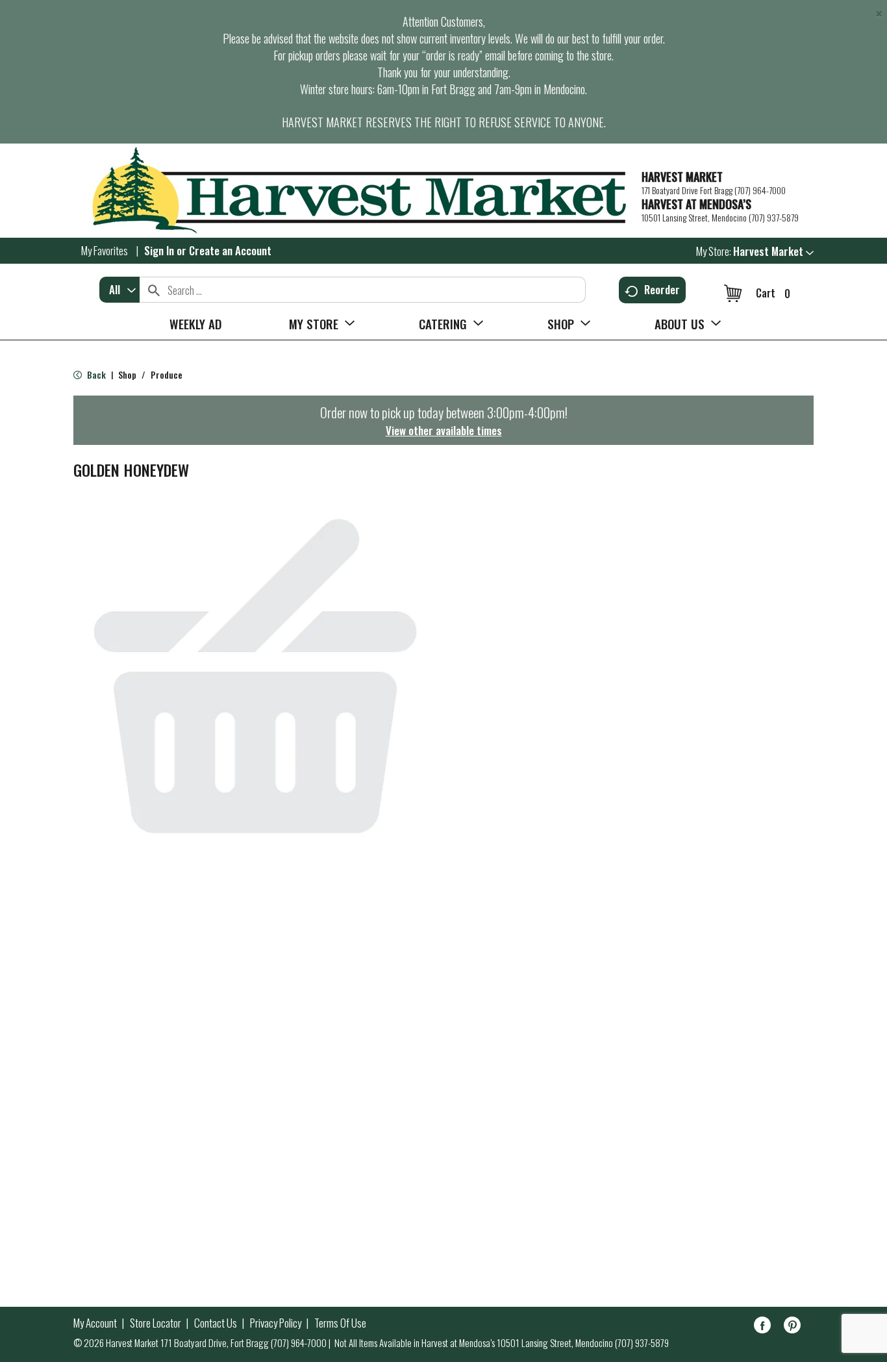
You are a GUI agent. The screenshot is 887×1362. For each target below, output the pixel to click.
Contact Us (215, 1323)
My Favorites (104, 250)
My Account (95, 1323)
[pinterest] (792, 1327)
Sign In (159, 250)
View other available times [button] (444, 430)
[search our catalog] (154, 290)
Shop (127, 374)
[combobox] (119, 290)
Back (95, 374)
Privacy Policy (275, 1323)
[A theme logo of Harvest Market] (351, 191)
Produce (166, 374)
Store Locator (155, 1323)
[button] (773, 251)
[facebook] (762, 1327)
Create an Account (230, 250)
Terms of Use (340, 1323)
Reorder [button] (662, 289)
